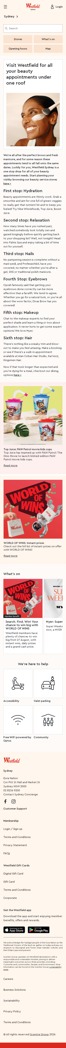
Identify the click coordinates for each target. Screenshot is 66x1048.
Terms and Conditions (17, 837)
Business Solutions (14, 989)
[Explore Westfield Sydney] (33, 7)
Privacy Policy (12, 1011)
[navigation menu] (7, 7)
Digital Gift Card (13, 873)
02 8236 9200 (11, 790)
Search (13, 28)
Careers (8, 979)
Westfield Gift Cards (16, 865)
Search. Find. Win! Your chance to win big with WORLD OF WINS (22, 625)
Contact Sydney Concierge (20, 794)
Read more (10, 465)
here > (7, 183)
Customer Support (15, 808)
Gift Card (9, 881)
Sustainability (11, 1000)
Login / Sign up (12, 829)
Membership (11, 821)
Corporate (10, 898)
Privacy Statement (15, 845)
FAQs (6, 853)
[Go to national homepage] (11, 759)
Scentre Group (39, 1034)
